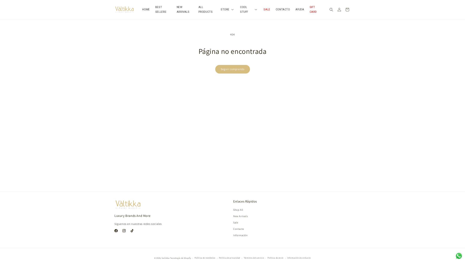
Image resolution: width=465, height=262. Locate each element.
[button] (331, 10)
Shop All (238, 209)
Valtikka (166, 258)
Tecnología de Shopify (180, 258)
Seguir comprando (232, 69)
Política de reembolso (205, 258)
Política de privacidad (229, 258)
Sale (235, 222)
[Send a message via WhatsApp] (459, 256)
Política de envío (276, 258)
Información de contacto (299, 258)
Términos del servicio (254, 258)
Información (240, 235)
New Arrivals (240, 216)
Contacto (238, 229)
